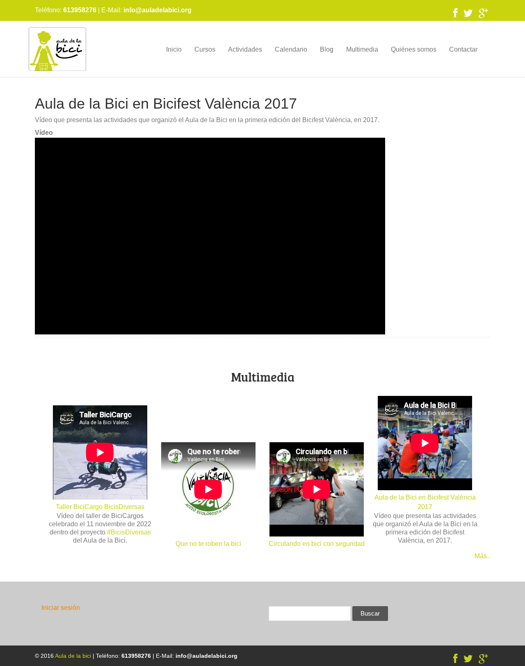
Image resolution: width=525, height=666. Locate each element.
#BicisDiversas (129, 532)
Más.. (482, 555)
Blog (326, 49)
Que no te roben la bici (208, 543)
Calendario (291, 49)
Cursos (204, 49)
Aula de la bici (73, 655)
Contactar (463, 49)
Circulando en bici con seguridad (317, 543)
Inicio (174, 49)
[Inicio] (57, 49)
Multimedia (362, 49)
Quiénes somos (413, 49)
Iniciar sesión (60, 607)
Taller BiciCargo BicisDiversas (100, 506)
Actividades (245, 49)
